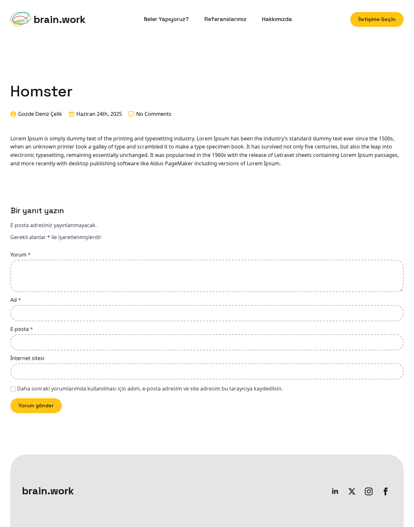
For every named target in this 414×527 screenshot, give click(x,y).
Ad (15, 299)
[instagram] (368, 491)
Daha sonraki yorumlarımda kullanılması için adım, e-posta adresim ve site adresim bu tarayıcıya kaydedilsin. (150, 388)
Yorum (20, 254)
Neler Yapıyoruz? (166, 19)
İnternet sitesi (27, 358)
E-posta (21, 329)
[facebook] (385, 491)
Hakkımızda (277, 19)
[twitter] (351, 491)
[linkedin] (335, 491)
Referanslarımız (225, 19)
